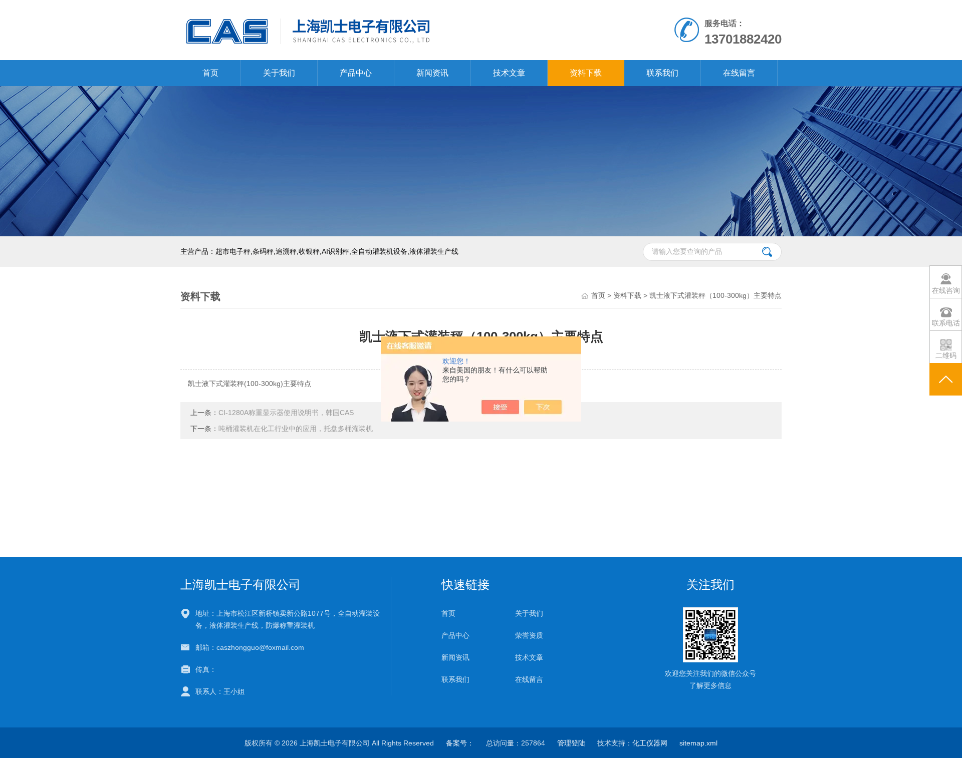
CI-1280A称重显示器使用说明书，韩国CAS (286, 413)
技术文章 (509, 73)
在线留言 (739, 73)
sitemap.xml (698, 743)
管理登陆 (571, 743)
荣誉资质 (529, 635)
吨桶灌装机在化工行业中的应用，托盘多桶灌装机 (295, 429)
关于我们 (279, 73)
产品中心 (356, 73)
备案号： (460, 743)
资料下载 (586, 73)
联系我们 (662, 73)
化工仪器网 (649, 743)
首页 (210, 73)
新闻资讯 (432, 73)
